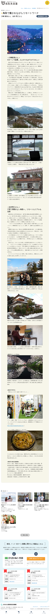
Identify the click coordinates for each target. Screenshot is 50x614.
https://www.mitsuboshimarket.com (15, 425)
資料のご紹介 (31, 613)
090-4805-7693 (34, 583)
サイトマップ (35, 606)
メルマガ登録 (44, 613)
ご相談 (19, 613)
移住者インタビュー (27, 8)
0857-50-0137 (12, 581)
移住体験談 (34, 8)
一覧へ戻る (25, 535)
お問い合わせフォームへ (36, 558)
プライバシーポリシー (44, 606)
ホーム (22, 8)
